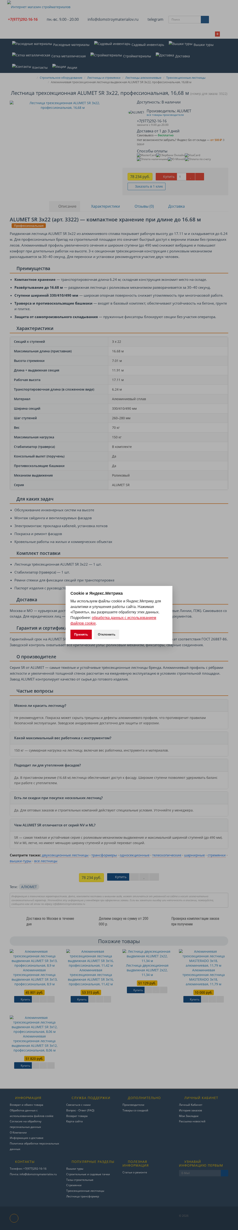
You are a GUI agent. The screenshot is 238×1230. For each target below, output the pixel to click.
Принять (81, 634)
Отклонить (107, 634)
